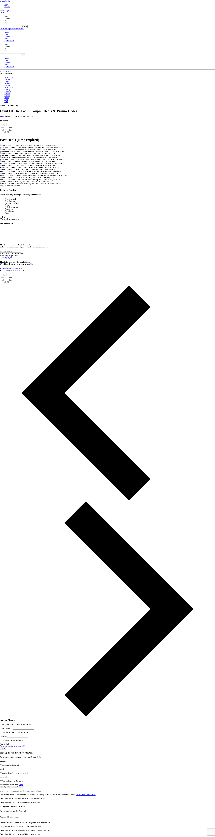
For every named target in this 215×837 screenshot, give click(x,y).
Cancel (19, 268)
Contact (7, 7)
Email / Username (6, 728)
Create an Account (6, 746)
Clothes (7, 96)
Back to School (18, 29)
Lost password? (19, 746)
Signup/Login (5, 1)
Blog (6, 5)
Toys (6, 100)
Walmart (7, 84)
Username (3, 761)
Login (21, 785)
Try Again (8, 258)
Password (3, 736)
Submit (2, 268)
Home (6, 32)
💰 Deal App (9, 77)
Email (2, 769)
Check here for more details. (86, 795)
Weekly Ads (8, 88)
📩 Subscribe (9, 41)
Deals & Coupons (6, 29)
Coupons (7, 86)
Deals (6, 38)
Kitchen (7, 94)
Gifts (6, 102)
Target (6, 81)
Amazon (7, 79)
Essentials (7, 92)
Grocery (7, 90)
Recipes (7, 36)
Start (6, 34)
